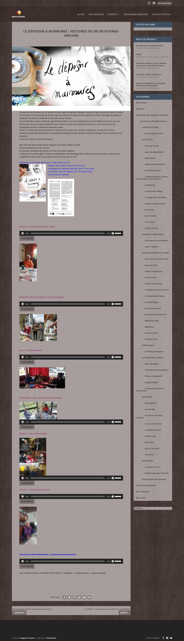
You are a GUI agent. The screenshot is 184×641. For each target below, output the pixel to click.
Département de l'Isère (155, 164)
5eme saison (141, 102)
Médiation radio (152, 320)
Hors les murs (151, 277)
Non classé (140, 498)
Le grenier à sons (152, 467)
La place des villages (153, 191)
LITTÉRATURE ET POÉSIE (152, 357)
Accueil (81, 14)
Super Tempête (151, 246)
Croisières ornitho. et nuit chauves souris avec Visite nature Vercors (151, 64)
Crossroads (150, 409)
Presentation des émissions (154, 479)
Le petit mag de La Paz (155, 203)
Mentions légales (153, 638)
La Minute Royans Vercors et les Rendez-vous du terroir (151, 177)
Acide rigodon (151, 403)
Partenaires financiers (136, 14)
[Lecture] (22, 233)
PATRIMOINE (147, 461)
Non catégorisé (142, 491)
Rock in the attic (152, 448)
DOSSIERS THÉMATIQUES (153, 234)
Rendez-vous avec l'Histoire (157, 473)
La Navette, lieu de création (157, 290)
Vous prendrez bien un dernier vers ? (150, 389)
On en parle (150, 222)
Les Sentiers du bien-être (156, 314)
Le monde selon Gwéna (155, 296)
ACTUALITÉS (164, 57)
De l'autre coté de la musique (149, 416)
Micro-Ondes (150, 216)
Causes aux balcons (153, 271)
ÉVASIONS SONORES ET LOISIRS (155, 253)
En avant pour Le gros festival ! (149, 45)
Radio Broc (149, 442)
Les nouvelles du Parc (154, 133)
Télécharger (27, 238)
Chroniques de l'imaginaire (156, 370)
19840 (138, 54)
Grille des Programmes (146, 485)
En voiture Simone (153, 170)
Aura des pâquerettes (154, 152)
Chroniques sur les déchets (156, 240)
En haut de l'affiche (153, 424)
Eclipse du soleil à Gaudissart (148, 74)
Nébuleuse (149, 327)
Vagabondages (151, 382)
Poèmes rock (150, 436)
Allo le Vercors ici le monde (156, 259)
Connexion (138, 508)
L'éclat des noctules (153, 283)
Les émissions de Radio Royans (153, 121)
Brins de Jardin (151, 265)
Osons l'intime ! (151, 333)
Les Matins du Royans (154, 351)
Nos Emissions (96, 14)
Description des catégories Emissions (152, 115)
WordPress (51, 638)
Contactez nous (161, 14)
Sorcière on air (151, 339)
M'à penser (149, 210)
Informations (148, 345)
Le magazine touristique (155, 197)
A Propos (112, 14)
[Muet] (113, 233)
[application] (71, 233)
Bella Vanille (150, 158)
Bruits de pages (151, 364)
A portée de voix (153, 48)
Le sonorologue (151, 302)
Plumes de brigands (153, 376)
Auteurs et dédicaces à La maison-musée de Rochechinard (151, 84)
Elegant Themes (27, 638)
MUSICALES (147, 397)
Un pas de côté (151, 228)
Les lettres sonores (153, 308)
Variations (149, 454)
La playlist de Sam (153, 430)
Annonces (140, 109)
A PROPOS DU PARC (150, 127)
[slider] (118, 233)
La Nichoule (150, 185)
